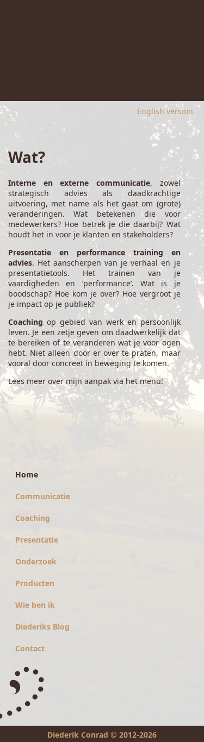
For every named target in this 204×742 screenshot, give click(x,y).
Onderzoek (36, 561)
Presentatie (36, 540)
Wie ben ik (35, 605)
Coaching (32, 518)
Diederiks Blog (42, 626)
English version (165, 111)
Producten (34, 583)
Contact (30, 648)
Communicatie (42, 496)
